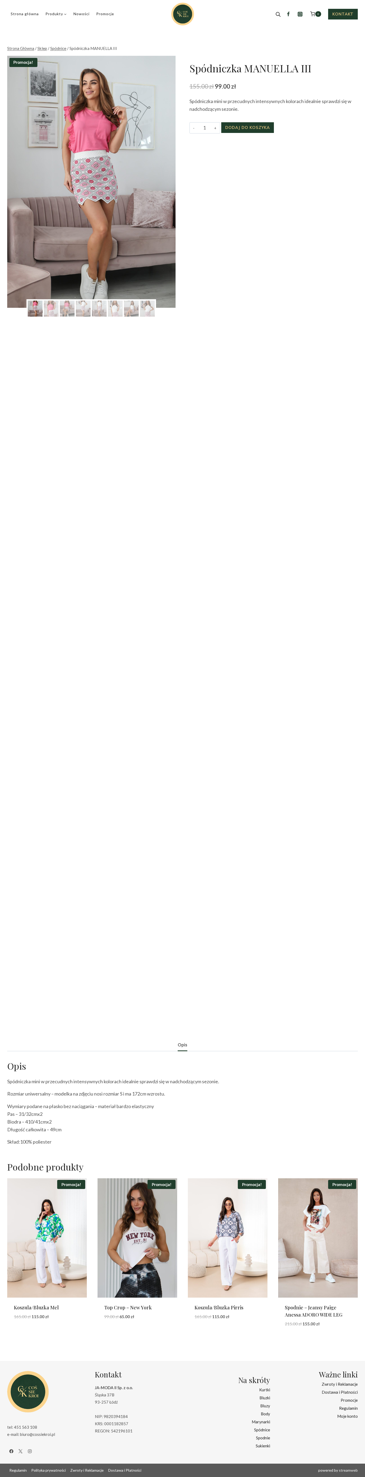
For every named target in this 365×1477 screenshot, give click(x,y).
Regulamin (348, 1408)
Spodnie (263, 1437)
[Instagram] (300, 14)
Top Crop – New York (128, 1307)
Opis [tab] (182, 1044)
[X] (21, 1451)
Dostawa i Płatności (340, 1392)
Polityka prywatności (48, 1470)
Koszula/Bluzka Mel (36, 1307)
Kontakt (343, 14)
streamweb (348, 1470)
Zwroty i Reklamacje (340, 1384)
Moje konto (347, 1416)
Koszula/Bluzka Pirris (219, 1307)
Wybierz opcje (30, 1332)
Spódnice (262, 1429)
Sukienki (263, 1445)
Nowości (81, 13)
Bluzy (265, 1405)
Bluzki (264, 1397)
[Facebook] (288, 14)
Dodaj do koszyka (247, 127)
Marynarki (261, 1421)
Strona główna (25, 13)
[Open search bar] (278, 14)
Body (265, 1413)
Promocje (105, 13)
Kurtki (264, 1389)
